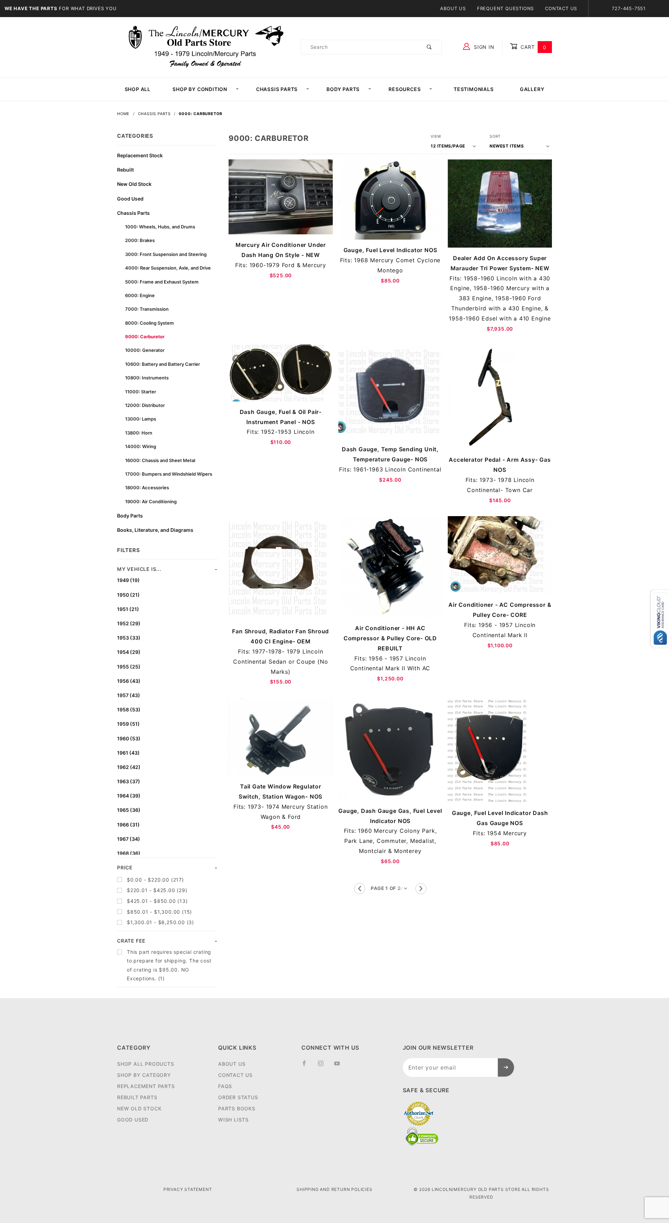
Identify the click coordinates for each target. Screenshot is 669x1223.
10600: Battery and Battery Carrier (162, 364)
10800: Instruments (147, 377)
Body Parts (343, 89)
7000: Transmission (147, 309)
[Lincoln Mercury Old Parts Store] (206, 47)
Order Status (238, 1097)
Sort (495, 136)
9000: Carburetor (144, 336)
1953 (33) (128, 638)
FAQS (225, 1086)
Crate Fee (131, 941)
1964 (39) (128, 796)
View (436, 136)
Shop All (138, 89)
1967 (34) (128, 839)
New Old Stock (134, 184)
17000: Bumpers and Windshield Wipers (168, 474)
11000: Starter (140, 391)
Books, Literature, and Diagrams (155, 530)
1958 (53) (128, 709)
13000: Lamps (140, 419)
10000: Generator (144, 350)
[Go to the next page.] (420, 888)
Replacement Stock (140, 155)
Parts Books (236, 1108)
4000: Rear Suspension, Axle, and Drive (168, 268)
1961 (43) (128, 753)
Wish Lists (233, 1120)
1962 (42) (128, 767)
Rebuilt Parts (137, 1097)
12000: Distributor (145, 405)
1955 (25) (128, 667)
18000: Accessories (147, 487)
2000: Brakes (140, 240)
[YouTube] (340, 1066)
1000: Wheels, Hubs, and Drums (160, 226)
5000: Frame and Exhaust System (162, 282)
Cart (532, 47)
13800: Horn (138, 433)
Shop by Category (144, 1075)
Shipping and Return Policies (334, 1189)
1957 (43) (128, 695)
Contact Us (561, 8)
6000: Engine (140, 295)
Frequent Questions (505, 8)
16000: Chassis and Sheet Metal (160, 460)
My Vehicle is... (139, 569)
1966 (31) (128, 825)
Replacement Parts (146, 1086)
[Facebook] (307, 1066)
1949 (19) (128, 580)
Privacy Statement (187, 1189)
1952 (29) (128, 623)
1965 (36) (128, 810)
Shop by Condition (199, 89)
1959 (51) (128, 724)
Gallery (532, 89)
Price (125, 867)
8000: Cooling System (149, 323)
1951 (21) (128, 609)
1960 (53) (128, 738)
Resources (405, 89)
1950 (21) (128, 595)
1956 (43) (128, 681)
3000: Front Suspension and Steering (166, 254)
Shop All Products (145, 1064)
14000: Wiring (140, 446)
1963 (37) (128, 781)
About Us (453, 8)
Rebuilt (125, 170)
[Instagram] (324, 1066)
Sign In (483, 47)
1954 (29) (128, 652)
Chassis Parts (277, 89)
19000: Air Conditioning (151, 501)
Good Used (130, 199)
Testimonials (474, 89)
